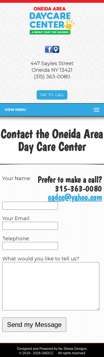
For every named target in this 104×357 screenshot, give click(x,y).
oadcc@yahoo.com (75, 197)
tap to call (52, 94)
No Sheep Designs (72, 349)
